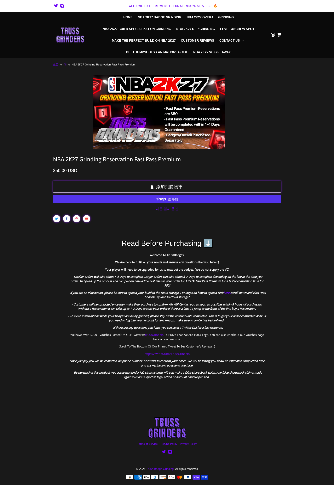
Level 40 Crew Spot (237, 29)
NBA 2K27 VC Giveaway (212, 52)
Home (128, 17)
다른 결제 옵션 (167, 209)
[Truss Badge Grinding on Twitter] (56, 6)
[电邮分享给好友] (86, 218)
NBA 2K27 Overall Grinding (210, 17)
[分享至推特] (56, 218)
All (65, 64)
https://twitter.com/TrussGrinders (167, 354)
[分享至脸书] (66, 218)
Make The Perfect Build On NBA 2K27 (144, 40)
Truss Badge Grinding (160, 468)
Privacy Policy (188, 443)
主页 (55, 64)
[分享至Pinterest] (76, 218)
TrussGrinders (154, 335)
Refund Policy (168, 443)
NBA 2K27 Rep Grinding (195, 29)
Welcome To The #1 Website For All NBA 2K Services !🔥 (173, 6)
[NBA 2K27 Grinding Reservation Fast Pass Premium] (159, 112)
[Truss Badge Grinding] (70, 35)
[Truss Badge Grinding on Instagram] (62, 6)
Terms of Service (147, 443)
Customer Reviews (197, 40)
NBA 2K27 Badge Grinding (159, 17)
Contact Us (229, 40)
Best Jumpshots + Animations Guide (157, 52)
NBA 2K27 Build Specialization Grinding (137, 29)
